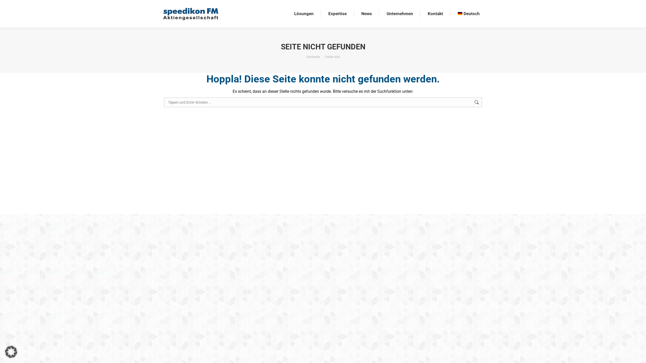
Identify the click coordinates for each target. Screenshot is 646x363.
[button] (11, 352)
